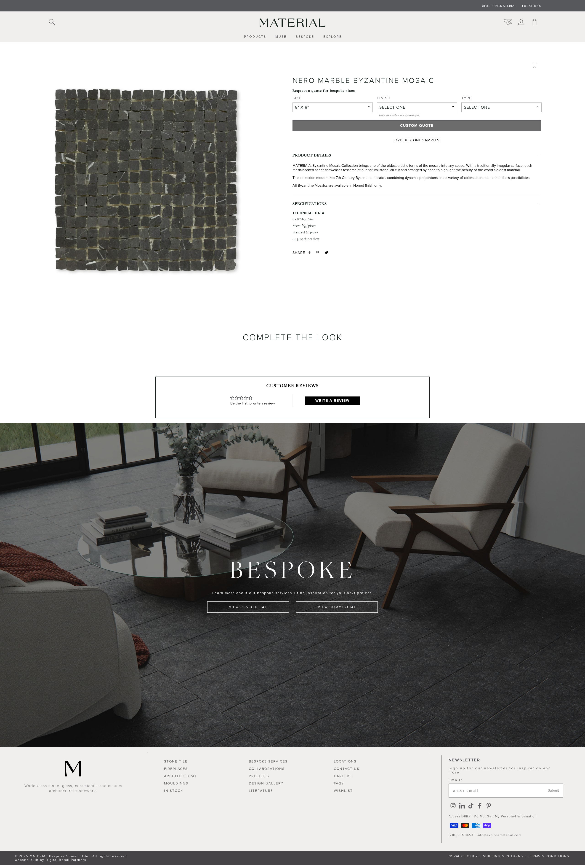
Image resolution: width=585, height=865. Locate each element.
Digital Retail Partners (66, 859)
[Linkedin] (462, 806)
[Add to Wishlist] (536, 67)
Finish (384, 98)
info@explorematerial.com (499, 835)
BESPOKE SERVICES (268, 761)
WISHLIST (343, 790)
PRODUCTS (255, 37)
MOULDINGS (176, 783)
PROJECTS (259, 776)
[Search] (52, 22)
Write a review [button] (332, 400)
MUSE (281, 37)
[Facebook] (480, 806)
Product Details (311, 155)
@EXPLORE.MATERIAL (499, 6)
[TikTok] (471, 806)
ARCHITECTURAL (180, 776)
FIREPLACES (176, 768)
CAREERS (343, 776)
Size (296, 98)
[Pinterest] (489, 806)
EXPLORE (332, 37)
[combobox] (332, 107)
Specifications (309, 203)
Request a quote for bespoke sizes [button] (323, 90)
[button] (146, 185)
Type (466, 98)
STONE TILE (176, 761)
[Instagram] (453, 806)
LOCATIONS (531, 6)
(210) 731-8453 (461, 835)
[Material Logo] (292, 22)
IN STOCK (173, 790)
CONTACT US (346, 768)
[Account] (521, 22)
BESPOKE (305, 37)
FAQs (338, 783)
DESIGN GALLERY (266, 783)
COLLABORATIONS (267, 768)
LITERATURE (261, 790)
